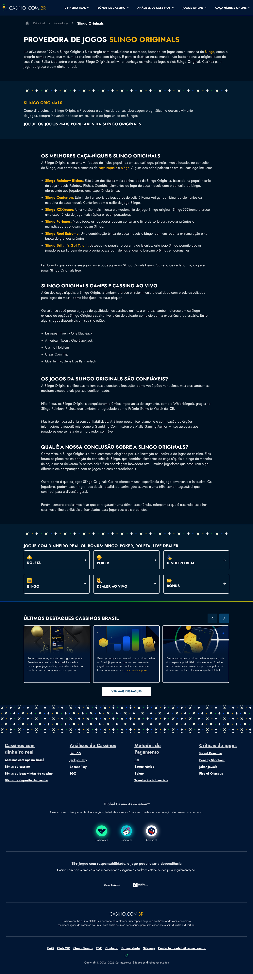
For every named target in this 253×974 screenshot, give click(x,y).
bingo (125, 167)
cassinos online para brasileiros (122, 672)
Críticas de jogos (218, 745)
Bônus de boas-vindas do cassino (29, 773)
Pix (136, 760)
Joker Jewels (208, 767)
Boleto (139, 773)
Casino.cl (151, 840)
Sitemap (149, 948)
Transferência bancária (151, 780)
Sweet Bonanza (210, 753)
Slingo (209, 51)
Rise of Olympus (211, 773)
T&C (99, 948)
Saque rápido (144, 766)
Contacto (111, 948)
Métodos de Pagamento (147, 748)
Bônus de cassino (17, 766)
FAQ (50, 948)
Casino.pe (126, 840)
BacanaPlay (78, 767)
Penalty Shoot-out (212, 760)
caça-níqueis (107, 167)
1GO (73, 773)
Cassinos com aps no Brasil (24, 760)
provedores (61, 23)
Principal (39, 23)
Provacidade (130, 948)
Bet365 (75, 753)
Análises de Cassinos (93, 745)
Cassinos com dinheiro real (20, 748)
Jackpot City (78, 760)
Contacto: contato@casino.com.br (182, 948)
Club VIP (63, 948)
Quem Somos (83, 948)
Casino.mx (101, 840)
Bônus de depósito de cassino (26, 780)
